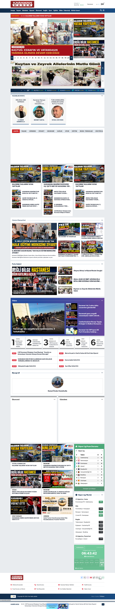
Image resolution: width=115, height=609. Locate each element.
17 (59, 58)
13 (47, 58)
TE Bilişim (102, 596)
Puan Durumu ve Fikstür (19, 589)
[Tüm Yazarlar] (102, 96)
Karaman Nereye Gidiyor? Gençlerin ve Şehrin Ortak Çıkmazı (39, 102)
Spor (50, 10)
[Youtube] (90, 577)
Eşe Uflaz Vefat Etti (69, 344)
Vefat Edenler (17, 516)
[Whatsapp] (103, 577)
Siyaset (31, 10)
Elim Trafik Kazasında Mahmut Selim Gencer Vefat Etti (100, 343)
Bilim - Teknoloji (64, 10)
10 (39, 58)
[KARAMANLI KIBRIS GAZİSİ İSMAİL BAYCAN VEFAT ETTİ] (26, 505)
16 (56, 58)
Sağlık (45, 10)
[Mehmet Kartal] (39, 111)
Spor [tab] (67, 131)
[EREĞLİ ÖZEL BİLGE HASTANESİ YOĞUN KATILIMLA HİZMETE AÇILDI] (89, 49)
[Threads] (97, 577)
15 (53, 58)
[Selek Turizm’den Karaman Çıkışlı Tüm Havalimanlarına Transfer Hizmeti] (57, 505)
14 (50, 58)
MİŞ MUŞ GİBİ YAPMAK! (21, 101)
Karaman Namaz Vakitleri (67, 584)
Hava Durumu (40, 584)
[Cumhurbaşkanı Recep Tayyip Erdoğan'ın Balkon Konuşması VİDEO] (71, 323)
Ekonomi (39, 10)
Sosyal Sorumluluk (18, 463)
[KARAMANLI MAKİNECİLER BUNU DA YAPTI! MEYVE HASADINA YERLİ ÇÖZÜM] (57, 453)
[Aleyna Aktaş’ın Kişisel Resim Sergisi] (65, 270)
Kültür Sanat (75, 10)
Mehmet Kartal (39, 120)
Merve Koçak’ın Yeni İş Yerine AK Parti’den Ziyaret (81, 353)
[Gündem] (102, 399)
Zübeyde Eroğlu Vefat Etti (84, 344)
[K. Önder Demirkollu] (20, 111)
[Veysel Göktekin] (57, 111)
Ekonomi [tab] (50, 131)
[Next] (100, 577)
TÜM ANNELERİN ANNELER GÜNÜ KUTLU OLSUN (57, 102)
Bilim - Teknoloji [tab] (86, 131)
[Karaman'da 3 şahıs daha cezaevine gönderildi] (71, 306)
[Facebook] (81, 577)
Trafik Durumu (88, 584)
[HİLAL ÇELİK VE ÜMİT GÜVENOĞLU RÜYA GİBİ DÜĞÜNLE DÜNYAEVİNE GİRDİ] (65, 280)
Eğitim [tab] (74, 131)
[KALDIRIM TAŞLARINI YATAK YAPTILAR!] (89, 28)
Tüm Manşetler (40, 589)
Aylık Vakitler (80, 568)
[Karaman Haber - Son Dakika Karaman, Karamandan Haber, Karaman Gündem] (22, 4)
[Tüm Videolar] (102, 300)
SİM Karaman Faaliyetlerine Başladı (53, 344)
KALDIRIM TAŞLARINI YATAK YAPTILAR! (19, 345)
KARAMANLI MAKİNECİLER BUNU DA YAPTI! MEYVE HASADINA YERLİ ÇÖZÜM (37, 343)
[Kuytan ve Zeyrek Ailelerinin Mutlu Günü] (65, 290)
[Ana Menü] (103, 10)
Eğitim (55, 10)
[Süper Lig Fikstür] (102, 495)
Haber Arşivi (87, 589)
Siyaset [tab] (41, 131)
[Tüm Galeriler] (102, 264)
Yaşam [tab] (23, 131)
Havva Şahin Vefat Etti (72, 360)
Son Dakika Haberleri (65, 589)
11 (41, 58)
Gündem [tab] (32, 131)
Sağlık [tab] (59, 131)
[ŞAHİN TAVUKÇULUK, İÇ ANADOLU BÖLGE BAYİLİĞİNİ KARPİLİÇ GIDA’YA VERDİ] (57, 479)
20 (68, 58)
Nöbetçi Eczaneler (18, 584)
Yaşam (18, 10)
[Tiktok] (94, 577)
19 (65, 58)
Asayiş (13, 10)
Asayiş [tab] (15, 131)
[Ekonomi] (54, 399)
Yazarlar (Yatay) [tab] (18, 96)
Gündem (25, 10)
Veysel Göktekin (57, 120)
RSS (14, 596)
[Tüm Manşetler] (102, 220)
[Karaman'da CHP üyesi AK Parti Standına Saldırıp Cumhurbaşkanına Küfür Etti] (71, 331)
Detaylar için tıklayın (89, 488)
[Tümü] (102, 373)
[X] (84, 577)
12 (44, 58)
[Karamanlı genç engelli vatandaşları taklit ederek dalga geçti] (71, 314)
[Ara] (101, 10)
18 (62, 58)
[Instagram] (87, 577)
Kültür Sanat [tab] (101, 131)
